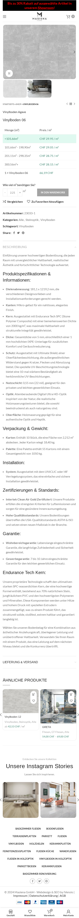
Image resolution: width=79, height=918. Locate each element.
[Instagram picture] (21, 800)
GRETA (46, 727)
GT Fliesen (57, 731)
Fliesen (46, 731)
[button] (33, 694)
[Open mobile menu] (4, 16)
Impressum (20, 895)
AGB (63, 895)
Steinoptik (32, 219)
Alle (21, 219)
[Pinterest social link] (23, 232)
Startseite (8, 104)
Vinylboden (47, 219)
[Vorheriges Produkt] (67, 104)
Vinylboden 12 (13, 716)
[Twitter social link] (18, 232)
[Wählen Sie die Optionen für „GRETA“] (71, 694)
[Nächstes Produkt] (74, 104)
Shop (18, 104)
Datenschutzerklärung (43, 895)
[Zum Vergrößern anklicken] (9, 73)
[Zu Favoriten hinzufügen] (33, 700)
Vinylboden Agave (14, 112)
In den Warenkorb (53, 192)
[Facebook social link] (14, 232)
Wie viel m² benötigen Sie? (19, 185)
